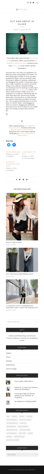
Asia (8, 416)
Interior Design (11, 369)
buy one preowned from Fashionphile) (26, 134)
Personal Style (12, 429)
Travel (8, 357)
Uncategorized (19, 436)
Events (22, 416)
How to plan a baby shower (24, 381)
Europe (14, 416)
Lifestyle (9, 361)
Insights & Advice (25, 419)
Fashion (8, 353)
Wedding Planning (13, 440)
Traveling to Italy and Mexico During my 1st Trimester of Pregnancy (25, 395)
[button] (22, 43)
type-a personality (22, 90)
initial (14, 66)
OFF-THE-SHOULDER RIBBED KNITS (19, 274)
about (22, 330)
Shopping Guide (25, 429)
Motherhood (10, 365)
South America (12, 433)
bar (18, 66)
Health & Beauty (12, 419)
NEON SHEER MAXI (13, 152)
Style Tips (22, 433)
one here (27, 126)
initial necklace (17, 130)
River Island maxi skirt (18, 63)
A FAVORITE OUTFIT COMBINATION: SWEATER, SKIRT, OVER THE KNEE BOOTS (22, 307)
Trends (9, 436)
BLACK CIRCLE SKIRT (14, 242)
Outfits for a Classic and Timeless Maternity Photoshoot (26, 388)
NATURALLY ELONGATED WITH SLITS (13, 164)
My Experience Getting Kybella (25, 401)
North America (23, 426)
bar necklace (27, 130)
